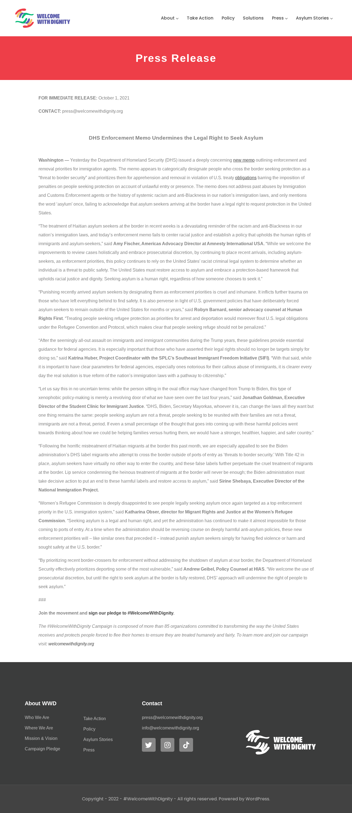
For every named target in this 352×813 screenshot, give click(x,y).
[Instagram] (167, 745)
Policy (228, 18)
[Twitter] (149, 745)
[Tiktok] (186, 745)
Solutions (253, 18)
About (168, 18)
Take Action (200, 18)
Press (278, 18)
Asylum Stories (312, 18)
